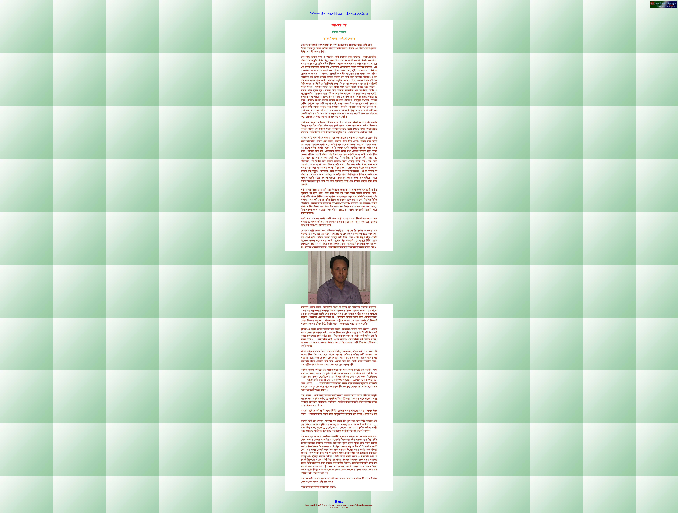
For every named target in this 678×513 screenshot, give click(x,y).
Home (339, 501)
